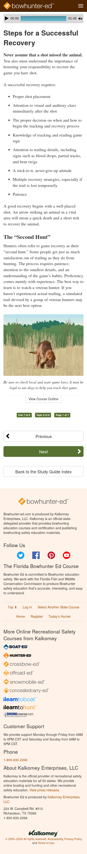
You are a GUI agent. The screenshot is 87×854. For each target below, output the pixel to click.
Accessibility (55, 839)
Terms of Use (46, 843)
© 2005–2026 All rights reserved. (26, 839)
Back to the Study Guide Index (43, 471)
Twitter (20, 555)
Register (37, 616)
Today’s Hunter (59, 616)
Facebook (36, 555)
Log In (27, 607)
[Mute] (80, 18)
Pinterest (51, 555)
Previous (43, 436)
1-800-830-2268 (15, 759)
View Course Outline (43, 398)
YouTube (66, 555)
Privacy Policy (73, 839)
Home (20, 616)
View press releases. (44, 790)
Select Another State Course (58, 607)
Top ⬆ (12, 607)
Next (43, 451)
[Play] (7, 18)
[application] (43, 18)
